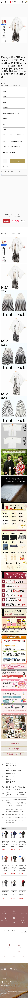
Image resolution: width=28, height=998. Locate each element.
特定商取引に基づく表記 (12, 991)
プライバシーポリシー (22, 991)
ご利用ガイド (19, 233)
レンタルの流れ (11, 233)
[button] (1, 2)
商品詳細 (3, 233)
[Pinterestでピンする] (12, 171)
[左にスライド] (2, 29)
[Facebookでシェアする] (5, 171)
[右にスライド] (25, 29)
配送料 (5, 85)
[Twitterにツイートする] (9, 171)
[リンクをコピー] (19, 171)
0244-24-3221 (8, 982)
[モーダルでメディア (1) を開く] (14, 30)
